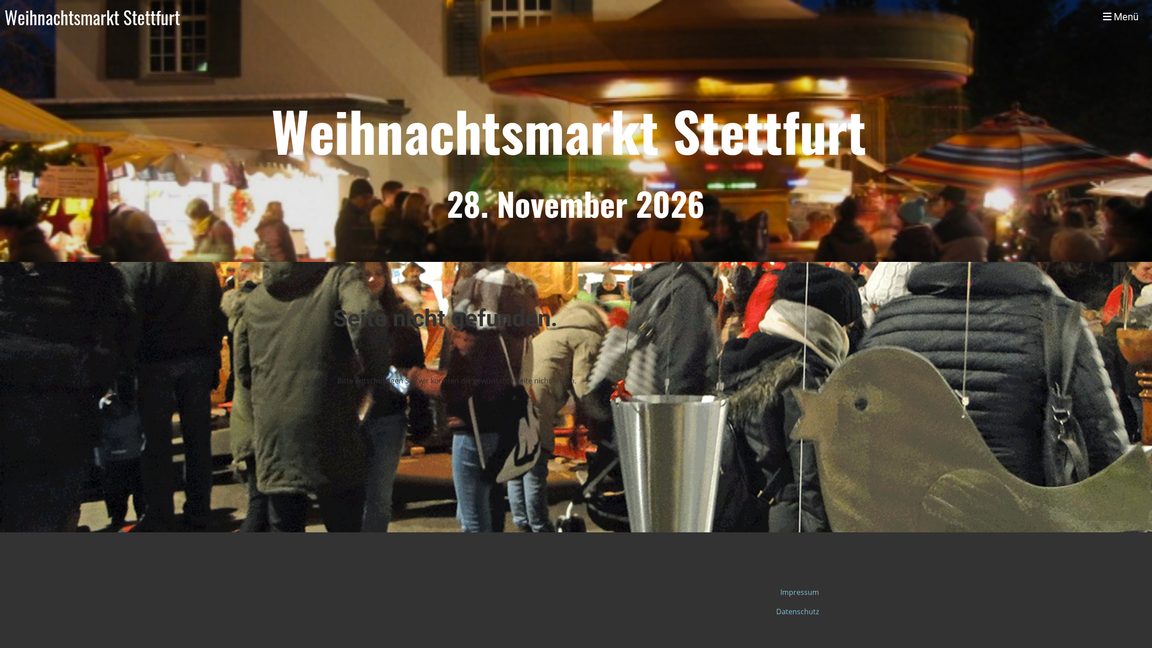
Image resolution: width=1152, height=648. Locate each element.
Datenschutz (797, 611)
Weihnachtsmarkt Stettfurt (92, 17)
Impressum (799, 592)
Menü (1125, 16)
